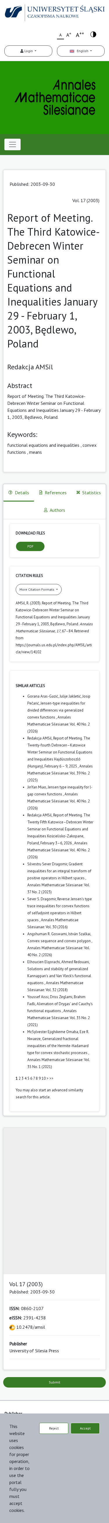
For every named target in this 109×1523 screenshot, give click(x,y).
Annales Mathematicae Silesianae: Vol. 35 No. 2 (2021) (58, 1017)
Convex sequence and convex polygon (59, 940)
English (81, 51)
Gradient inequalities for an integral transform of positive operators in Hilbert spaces (59, 871)
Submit (54, 1382)
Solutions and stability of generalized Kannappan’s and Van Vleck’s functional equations (59, 975)
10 (44, 1078)
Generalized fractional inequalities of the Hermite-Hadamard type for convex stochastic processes (58, 1045)
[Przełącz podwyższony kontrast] (93, 34)
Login (29, 51)
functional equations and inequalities (43, 445)
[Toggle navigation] (12, 144)
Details (22, 492)
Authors (57, 510)
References (56, 492)
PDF (30, 546)
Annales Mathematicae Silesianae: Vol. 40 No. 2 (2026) (58, 724)
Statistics (91, 492)
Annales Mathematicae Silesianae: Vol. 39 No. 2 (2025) (60, 773)
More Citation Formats (37, 589)
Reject (54, 1428)
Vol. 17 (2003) (85, 200)
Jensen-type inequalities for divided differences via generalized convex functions (56, 710)
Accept (85, 1428)
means (35, 452)
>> (51, 1078)
